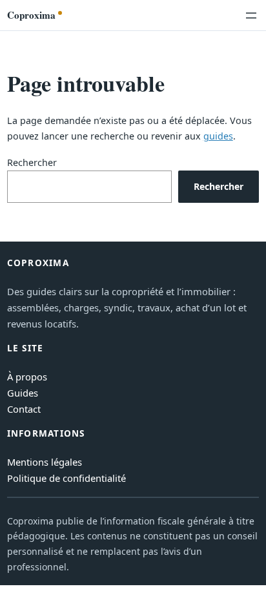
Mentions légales (44, 461)
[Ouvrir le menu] (251, 15)
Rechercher (32, 162)
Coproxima (31, 15)
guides (218, 136)
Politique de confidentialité (66, 478)
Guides (22, 392)
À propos (27, 376)
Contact (24, 408)
